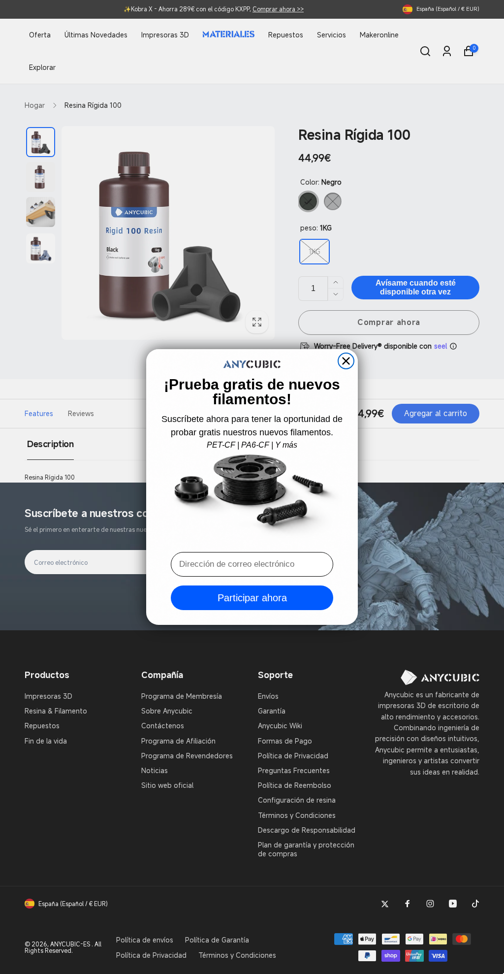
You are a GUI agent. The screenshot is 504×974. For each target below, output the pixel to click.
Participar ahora (252, 597)
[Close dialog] (346, 361)
